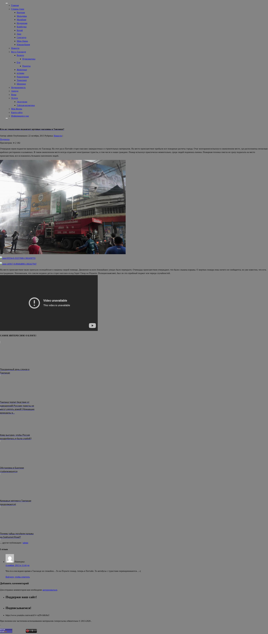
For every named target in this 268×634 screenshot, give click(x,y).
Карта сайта (16, 112)
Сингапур (21, 37)
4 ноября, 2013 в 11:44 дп (17, 565)
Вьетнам (21, 12)
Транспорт (22, 80)
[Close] (7, 118)
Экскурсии (22, 102)
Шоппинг (21, 84)
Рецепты (26, 66)
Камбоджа (22, 27)
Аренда (14, 91)
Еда (18, 62)
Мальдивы (22, 16)
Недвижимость (18, 87)
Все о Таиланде (18, 52)
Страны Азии (17, 9)
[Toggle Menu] (7, 3)
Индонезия (22, 23)
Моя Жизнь (16, 109)
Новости (15, 48)
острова (20, 73)
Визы (13, 94)
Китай (20, 30)
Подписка (4, 139)
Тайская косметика (26, 105)
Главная (15, 5)
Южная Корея (23, 44)
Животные (22, 69)
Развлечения (23, 77)
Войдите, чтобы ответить (18, 577)
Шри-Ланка (22, 41)
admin (25, 543)
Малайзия (21, 19)
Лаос (19, 34)
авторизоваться (50, 590)
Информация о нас (20, 116)
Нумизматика (28, 59)
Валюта (20, 55)
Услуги (14, 98)
